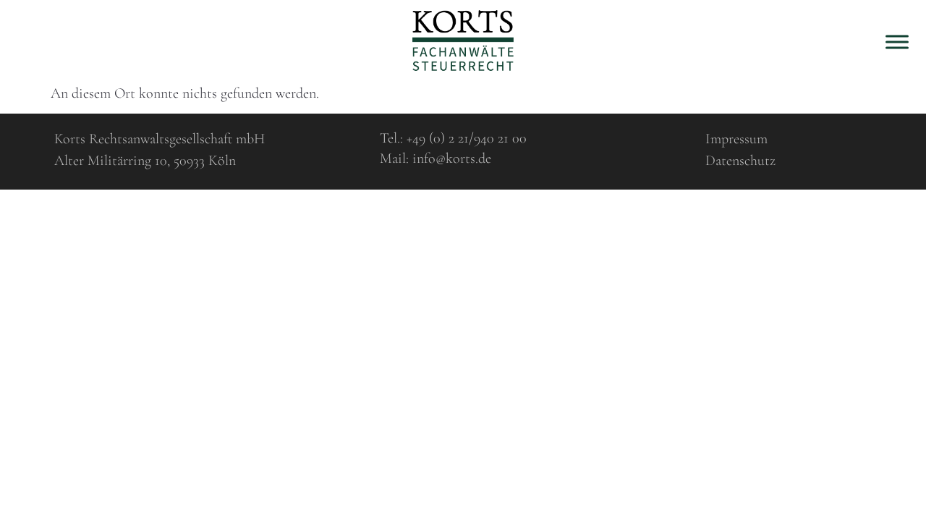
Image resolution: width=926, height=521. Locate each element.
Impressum (736, 139)
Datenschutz (740, 160)
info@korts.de (451, 158)
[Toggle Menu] (897, 41)
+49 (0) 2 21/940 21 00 (467, 138)
